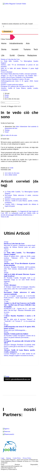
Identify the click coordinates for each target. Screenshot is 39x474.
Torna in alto (5, 217)
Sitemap (8, 458)
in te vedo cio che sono (12, 173)
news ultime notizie (11, 175)
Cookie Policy (17, 458)
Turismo (27, 49)
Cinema (21, 55)
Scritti (12, 55)
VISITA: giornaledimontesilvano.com (17, 379)
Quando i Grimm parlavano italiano (12, 84)
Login (2, 458)
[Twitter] (9, 19)
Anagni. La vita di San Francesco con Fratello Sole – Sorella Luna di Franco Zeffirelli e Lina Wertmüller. (19, 76)
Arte (28, 43)
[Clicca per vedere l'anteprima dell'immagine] (19, 135)
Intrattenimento (16, 43)
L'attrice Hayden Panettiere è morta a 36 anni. (15, 79)
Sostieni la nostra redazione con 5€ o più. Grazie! (17, 24)
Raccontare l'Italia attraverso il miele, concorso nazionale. (19, 74)
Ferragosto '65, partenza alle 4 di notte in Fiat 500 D (17, 86)
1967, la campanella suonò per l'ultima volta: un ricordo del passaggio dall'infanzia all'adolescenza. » (19, 214)
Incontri (15, 49)
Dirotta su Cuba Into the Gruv (10, 59)
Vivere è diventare (6, 72)
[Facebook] (7, 19)
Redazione (32, 55)
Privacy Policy (27, 458)
